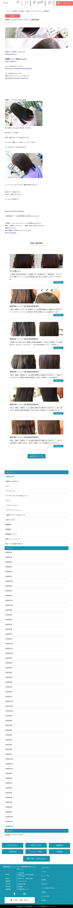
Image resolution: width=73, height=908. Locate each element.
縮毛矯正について (11, 534)
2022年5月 (8, 677)
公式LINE (20, 886)
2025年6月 (8, 591)
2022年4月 (8, 682)
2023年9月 (8, 610)
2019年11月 (9, 821)
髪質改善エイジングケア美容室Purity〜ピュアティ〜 (19, 868)
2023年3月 (8, 629)
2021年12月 (9, 701)
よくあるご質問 (49, 3)
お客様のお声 (9, 476)
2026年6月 (8, 562)
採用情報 (53, 3)
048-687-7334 (22, 884)
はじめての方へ (17, 3)
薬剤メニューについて (12, 539)
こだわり (21, 3)
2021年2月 (8, 749)
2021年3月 (8, 744)
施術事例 (30, 3)
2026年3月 (8, 571)
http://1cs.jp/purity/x (10, 61)
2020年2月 (8, 807)
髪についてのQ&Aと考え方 (14, 544)
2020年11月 (9, 764)
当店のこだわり (10, 519)
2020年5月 (8, 792)
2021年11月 (9, 706)
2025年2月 (8, 595)
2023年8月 (8, 615)
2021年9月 (8, 716)
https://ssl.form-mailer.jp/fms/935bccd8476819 (18, 68)
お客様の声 (34, 3)
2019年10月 (9, 826)
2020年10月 (9, 768)
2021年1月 (8, 754)
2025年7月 (8, 586)
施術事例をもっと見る (36, 456)
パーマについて (10, 491)
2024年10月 (9, 605)
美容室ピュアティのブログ (14, 835)
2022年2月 (8, 692)
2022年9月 (8, 658)
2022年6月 (8, 672)
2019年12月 (9, 816)
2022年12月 (9, 643)
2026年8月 (8, 552)
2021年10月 (9, 711)
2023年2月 (8, 634)
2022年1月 (8, 696)
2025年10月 (9, 581)
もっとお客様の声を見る (40, 3)
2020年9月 (8, 773)
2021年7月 (8, 725)
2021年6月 (8, 730)
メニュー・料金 (26, 3)
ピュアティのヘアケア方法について (16, 495)
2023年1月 (8, 639)
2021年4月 (8, 740)
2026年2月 (8, 576)
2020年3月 (8, 802)
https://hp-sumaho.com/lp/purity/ (14, 211)
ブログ (7, 500)
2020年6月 (8, 788)
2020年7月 (8, 783)
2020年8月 (8, 778)
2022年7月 (8, 667)
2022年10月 (9, 653)
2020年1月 (8, 812)
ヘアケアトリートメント (13, 510)
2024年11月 (9, 600)
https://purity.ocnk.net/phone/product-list (16, 78)
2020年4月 (8, 797)
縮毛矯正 (12, 16)
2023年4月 (8, 624)
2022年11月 (9, 648)
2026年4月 (8, 567)
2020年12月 (9, 759)
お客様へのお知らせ (11, 481)
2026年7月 (8, 557)
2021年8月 (8, 720)
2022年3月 (8, 687)
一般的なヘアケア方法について (15, 515)
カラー (7, 486)
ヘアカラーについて (11, 505)
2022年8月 (8, 663)
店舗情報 (45, 3)
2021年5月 (8, 735)
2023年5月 (8, 619)
